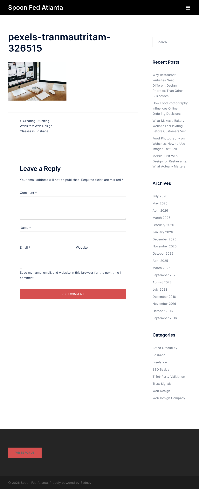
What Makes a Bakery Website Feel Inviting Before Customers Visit (170, 126)
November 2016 (164, 304)
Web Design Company (169, 398)
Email (25, 247)
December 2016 (164, 297)
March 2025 (161, 268)
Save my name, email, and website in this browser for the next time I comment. (70, 275)
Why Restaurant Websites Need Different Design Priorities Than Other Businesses (168, 85)
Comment (28, 193)
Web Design (161, 391)
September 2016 (165, 318)
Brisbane (159, 355)
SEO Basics (161, 369)
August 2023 (162, 282)
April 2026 (160, 210)
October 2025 (163, 253)
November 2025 (165, 246)
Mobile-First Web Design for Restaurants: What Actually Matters (170, 161)
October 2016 (163, 311)
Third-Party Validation (169, 377)
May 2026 (160, 203)
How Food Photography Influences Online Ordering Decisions (170, 108)
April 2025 (160, 261)
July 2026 (160, 196)
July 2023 (160, 289)
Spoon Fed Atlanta (35, 7)
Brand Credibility (165, 348)
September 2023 (165, 275)
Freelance (160, 362)
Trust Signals (162, 384)
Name (25, 228)
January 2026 (163, 232)
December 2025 (164, 239)
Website (82, 247)
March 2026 (161, 218)
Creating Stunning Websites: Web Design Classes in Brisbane (36, 126)
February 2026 (163, 225)
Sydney (85, 483)
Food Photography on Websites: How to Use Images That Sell (169, 143)
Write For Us (24, 452)
